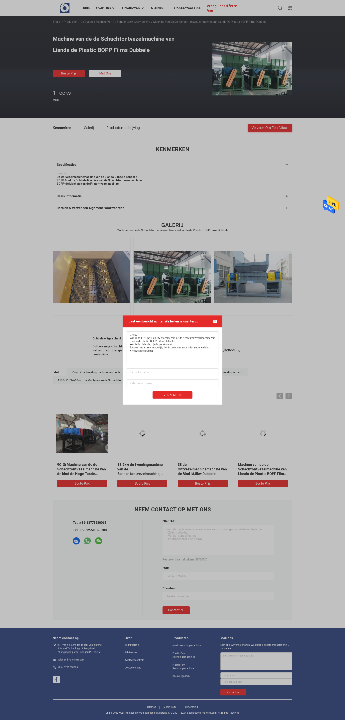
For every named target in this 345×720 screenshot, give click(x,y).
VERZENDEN (172, 395)
